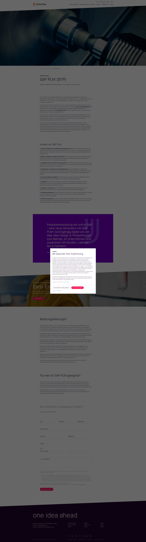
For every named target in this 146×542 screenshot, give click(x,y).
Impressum (54, 282)
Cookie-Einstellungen (56, 290)
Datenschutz (60, 282)
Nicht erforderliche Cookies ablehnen (61, 287)
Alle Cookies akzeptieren (77, 287)
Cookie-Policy (66, 282)
